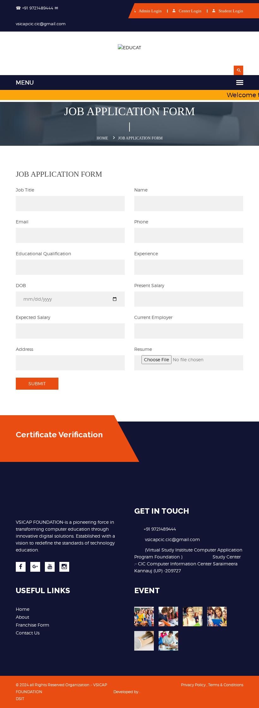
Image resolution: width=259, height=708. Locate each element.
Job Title (25, 189)
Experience (146, 253)
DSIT (20, 698)
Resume (143, 349)
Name (141, 189)
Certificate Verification (59, 434)
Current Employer (153, 317)
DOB (21, 285)
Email (22, 221)
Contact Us (27, 632)
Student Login (230, 11)
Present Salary (149, 285)
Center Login (190, 11)
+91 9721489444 (160, 529)
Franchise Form (32, 625)
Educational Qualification (43, 253)
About (22, 617)
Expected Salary (33, 317)
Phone (141, 221)
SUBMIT (37, 383)
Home (102, 138)
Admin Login (150, 11)
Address (24, 349)
